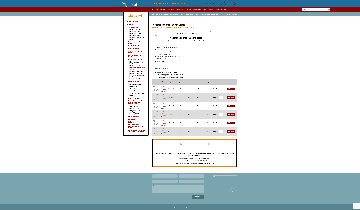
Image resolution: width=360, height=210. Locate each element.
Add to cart (231, 89)
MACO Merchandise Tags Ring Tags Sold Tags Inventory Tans (136, 102)
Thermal (170, 9)
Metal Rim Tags (134, 108)
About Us (205, 3)
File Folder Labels (133, 48)
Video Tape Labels (134, 79)
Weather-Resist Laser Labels (135, 52)
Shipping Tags (133, 106)
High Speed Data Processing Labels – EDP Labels (136, 126)
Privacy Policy (174, 207)
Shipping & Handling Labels (194, 9)
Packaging (155, 9)
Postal (163, 9)
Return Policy (183, 207)
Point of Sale (179, 9)
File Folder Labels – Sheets (136, 46)
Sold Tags (132, 112)
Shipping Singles (133, 98)
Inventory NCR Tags (135, 114)
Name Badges (132, 119)
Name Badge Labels (135, 84)
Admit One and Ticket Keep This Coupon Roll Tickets (136, 130)
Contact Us (213, 3)
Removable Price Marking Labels (136, 42)
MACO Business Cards (136, 66)
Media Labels (133, 86)
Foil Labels (131, 122)
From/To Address (134, 116)
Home (154, 19)
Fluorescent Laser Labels (136, 71)
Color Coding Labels (220, 9)
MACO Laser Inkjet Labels (136, 59)
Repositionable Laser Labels (135, 56)
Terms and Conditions (203, 207)
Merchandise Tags (134, 110)
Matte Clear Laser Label (136, 73)
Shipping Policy (192, 207)
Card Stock (132, 88)
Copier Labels (132, 91)
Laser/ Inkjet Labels (134, 81)
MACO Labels (208, 9)
